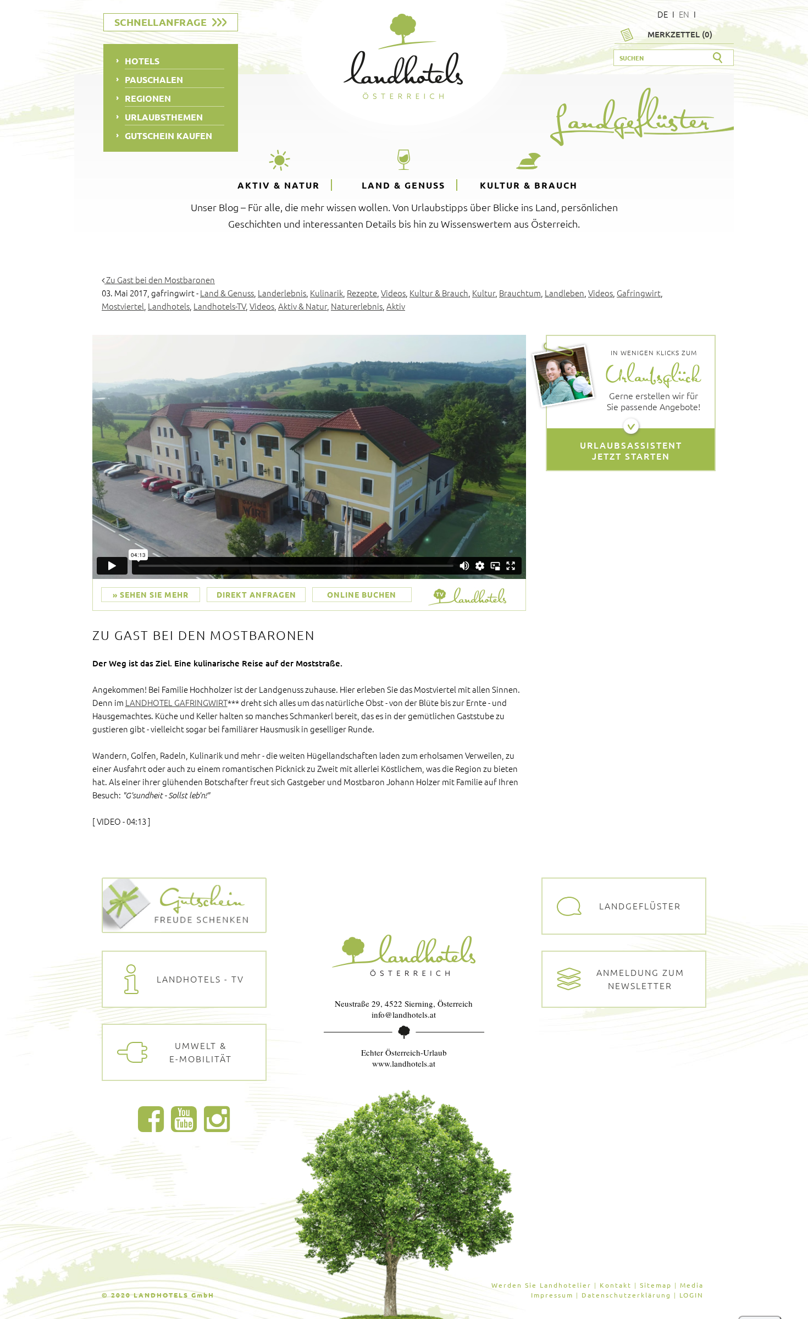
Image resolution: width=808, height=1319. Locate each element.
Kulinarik (326, 293)
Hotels (142, 61)
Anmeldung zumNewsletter (640, 978)
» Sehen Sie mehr (151, 594)
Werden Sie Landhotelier (541, 1285)
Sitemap (656, 1285)
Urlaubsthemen (164, 117)
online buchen (361, 594)
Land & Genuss (403, 185)
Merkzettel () (679, 34)
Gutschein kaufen (168, 135)
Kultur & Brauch (529, 185)
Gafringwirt (639, 293)
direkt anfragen (256, 594)
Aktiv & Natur (278, 185)
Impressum (552, 1294)
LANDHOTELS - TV (200, 979)
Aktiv (395, 306)
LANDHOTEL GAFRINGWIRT (176, 702)
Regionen (148, 98)
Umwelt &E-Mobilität (200, 1051)
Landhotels (169, 306)
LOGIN (691, 1294)
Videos (393, 293)
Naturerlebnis (357, 306)
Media (692, 1285)
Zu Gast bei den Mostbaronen (159, 279)
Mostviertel (123, 306)
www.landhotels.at (403, 1063)
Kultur (483, 293)
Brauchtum (520, 293)
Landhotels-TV (219, 306)
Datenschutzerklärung (626, 1294)
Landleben (564, 293)
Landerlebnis (282, 293)
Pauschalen (154, 79)
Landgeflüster (640, 905)
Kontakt (616, 1285)
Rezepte (362, 293)
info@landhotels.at (404, 1014)
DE (662, 14)
